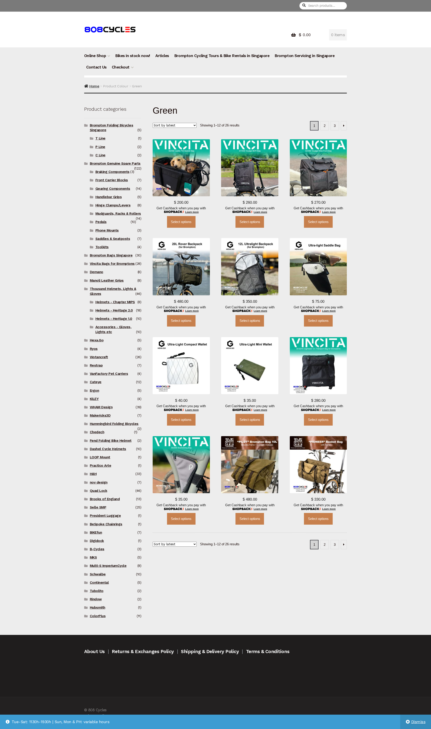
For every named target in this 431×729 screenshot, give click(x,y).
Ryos (94, 349)
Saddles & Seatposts (112, 239)
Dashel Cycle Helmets (108, 449)
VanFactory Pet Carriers (109, 374)
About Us (94, 651)
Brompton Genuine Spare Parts (115, 163)
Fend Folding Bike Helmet (111, 441)
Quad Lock (98, 491)
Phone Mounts (107, 230)
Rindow (96, 599)
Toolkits (102, 247)
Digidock (97, 541)
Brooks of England (105, 499)
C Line (100, 155)
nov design (99, 482)
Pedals (101, 222)
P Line (100, 147)
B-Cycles (97, 549)
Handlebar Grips (108, 197)
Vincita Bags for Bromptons (112, 264)
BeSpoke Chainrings (106, 524)
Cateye (95, 382)
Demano (96, 272)
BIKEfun (96, 532)
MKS (93, 557)
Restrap (96, 365)
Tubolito (96, 591)
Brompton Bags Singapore (111, 255)
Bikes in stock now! (132, 55)
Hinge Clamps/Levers (113, 205)
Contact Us (96, 67)
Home (94, 86)
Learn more (192, 212)
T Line (100, 138)
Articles (162, 55)
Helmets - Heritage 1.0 (113, 319)
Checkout (121, 67)
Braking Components (112, 172)
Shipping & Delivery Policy (210, 651)
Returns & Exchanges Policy (143, 651)
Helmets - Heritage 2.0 (114, 310)
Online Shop (95, 55)
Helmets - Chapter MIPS (115, 302)
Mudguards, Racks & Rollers (118, 214)
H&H (93, 474)
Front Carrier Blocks (111, 180)
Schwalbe (98, 574)
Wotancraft (99, 357)
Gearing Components (112, 189)
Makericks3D (100, 415)
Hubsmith (97, 607)
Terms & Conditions (267, 651)
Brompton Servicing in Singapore (304, 55)
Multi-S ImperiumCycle (108, 566)
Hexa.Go (97, 340)
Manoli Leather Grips (107, 280)
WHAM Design (101, 407)
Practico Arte (100, 466)
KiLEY (94, 399)
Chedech (97, 432)
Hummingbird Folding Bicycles (114, 424)
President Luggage (105, 516)
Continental (99, 583)
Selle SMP (98, 507)
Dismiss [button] (418, 722)
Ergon (94, 391)
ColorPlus (98, 616)
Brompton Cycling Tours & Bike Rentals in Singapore (221, 55)
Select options (181, 222)
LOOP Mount (100, 457)
